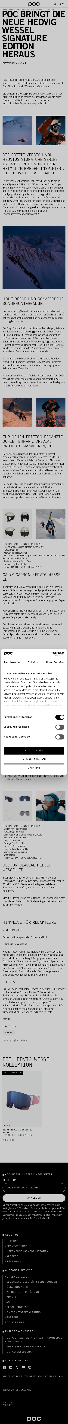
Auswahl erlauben (34, 759)
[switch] (59, 727)
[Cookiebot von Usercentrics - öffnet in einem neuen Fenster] (50, 654)
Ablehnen (34, 768)
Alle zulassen (34, 750)
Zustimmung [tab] (12, 662)
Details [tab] (33, 662)
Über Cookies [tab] (55, 662)
